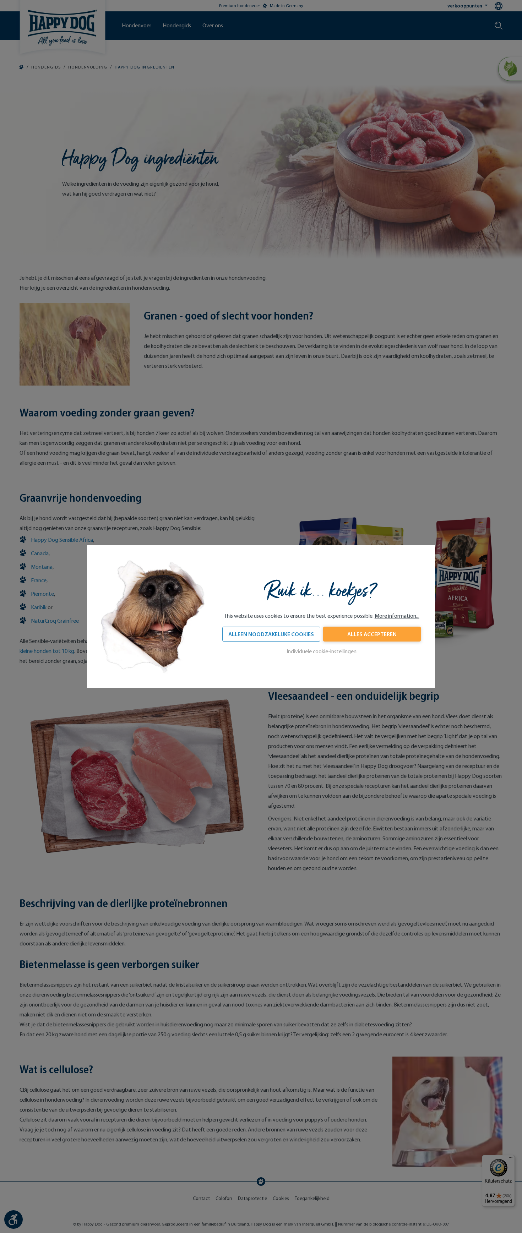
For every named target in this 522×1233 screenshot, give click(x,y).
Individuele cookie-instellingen (322, 651)
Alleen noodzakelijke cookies (271, 634)
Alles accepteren (372, 634)
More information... (397, 616)
